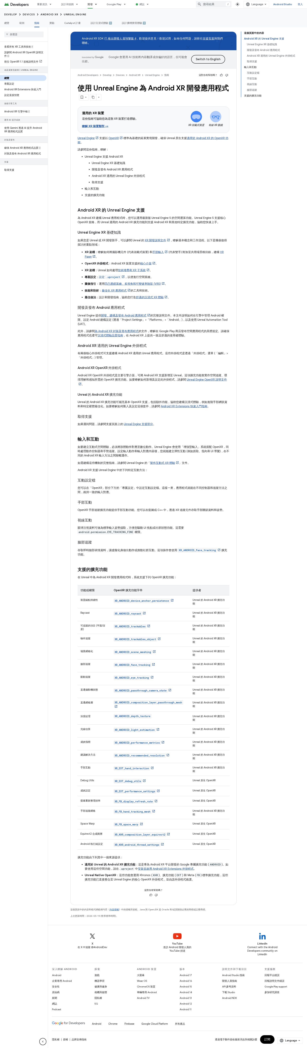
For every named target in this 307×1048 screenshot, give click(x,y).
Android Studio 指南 (233, 975)
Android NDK (229, 998)
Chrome (112, 1023)
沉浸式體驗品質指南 (110, 335)
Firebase (129, 1023)
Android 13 (186, 998)
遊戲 (97, 975)
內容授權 (114, 909)
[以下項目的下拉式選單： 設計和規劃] (78, 4)
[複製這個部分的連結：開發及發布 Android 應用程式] (128, 308)
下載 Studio (228, 992)
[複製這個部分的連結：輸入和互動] (102, 439)
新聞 (54, 998)
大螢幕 (140, 975)
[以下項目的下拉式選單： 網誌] (149, 4)
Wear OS (142, 980)
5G (96, 1003)
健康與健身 (101, 986)
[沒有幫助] (226, 75)
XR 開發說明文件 (155, 240)
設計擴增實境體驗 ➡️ (134, 23)
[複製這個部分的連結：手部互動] (95, 503)
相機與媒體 (101, 992)
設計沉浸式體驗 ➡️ (101, 23)
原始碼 (56, 992)
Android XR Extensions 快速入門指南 (184, 406)
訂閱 (267, 1039)
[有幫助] (221, 75)
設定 (109, 277)
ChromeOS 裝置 (146, 986)
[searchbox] (24, 34)
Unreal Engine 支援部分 (138, 424)
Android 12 (186, 1003)
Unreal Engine (75, 14)
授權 (65, 1039)
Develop (10, 14)
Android (56, 975)
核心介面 (146, 263)
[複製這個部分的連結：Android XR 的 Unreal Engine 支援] (148, 210)
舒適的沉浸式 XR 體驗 (150, 297)
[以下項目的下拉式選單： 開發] (97, 4)
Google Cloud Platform (154, 1023)
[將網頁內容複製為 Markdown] (93, 97)
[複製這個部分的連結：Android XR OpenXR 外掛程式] (124, 368)
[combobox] (213, 4)
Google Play (114, 4)
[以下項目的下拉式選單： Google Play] (126, 4)
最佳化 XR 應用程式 (114, 290)
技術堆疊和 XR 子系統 (132, 270)
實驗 (52, 23)
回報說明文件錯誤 (274, 980)
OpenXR (114, 138)
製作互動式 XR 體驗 (162, 463)
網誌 (142, 4)
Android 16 (186, 980)
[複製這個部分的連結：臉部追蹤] (95, 542)
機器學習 (99, 980)
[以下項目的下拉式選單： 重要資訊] (52, 4)
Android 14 (186, 992)
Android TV (143, 998)
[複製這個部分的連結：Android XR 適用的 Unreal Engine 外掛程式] (150, 346)
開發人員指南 (229, 980)
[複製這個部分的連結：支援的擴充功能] (111, 570)
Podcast (56, 1009)
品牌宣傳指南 (79, 1039)
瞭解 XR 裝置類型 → (95, 126)
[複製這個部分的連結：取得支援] (95, 417)
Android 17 (186, 975)
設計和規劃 (67, 4)
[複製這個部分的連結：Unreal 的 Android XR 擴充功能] (125, 395)
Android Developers (88, 75)
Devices (29, 14)
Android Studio (282, 4)
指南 (36, 23)
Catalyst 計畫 (72, 23)
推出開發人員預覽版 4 (121, 38)
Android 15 (186, 986)
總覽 (6, 23)
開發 (90, 4)
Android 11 (186, 1009)
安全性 (56, 986)
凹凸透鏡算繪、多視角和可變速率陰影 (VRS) (133, 284)
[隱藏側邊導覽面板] (42, 1041)
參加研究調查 (272, 992)
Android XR (49, 14)
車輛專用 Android (147, 992)
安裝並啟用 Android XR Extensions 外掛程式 (166, 869)
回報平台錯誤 (272, 975)
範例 (22, 23)
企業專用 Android (62, 980)
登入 (300, 4)
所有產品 (180, 1023)
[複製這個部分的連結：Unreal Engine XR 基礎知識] (124, 233)
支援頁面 (208, 38)
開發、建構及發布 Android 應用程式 (123, 315)
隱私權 (98, 998)
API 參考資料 (229, 986)
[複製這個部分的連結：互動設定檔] (99, 481)
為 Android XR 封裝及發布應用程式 (117, 331)
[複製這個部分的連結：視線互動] (95, 520)
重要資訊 (42, 4)
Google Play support (276, 986)
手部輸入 (158, 252)
